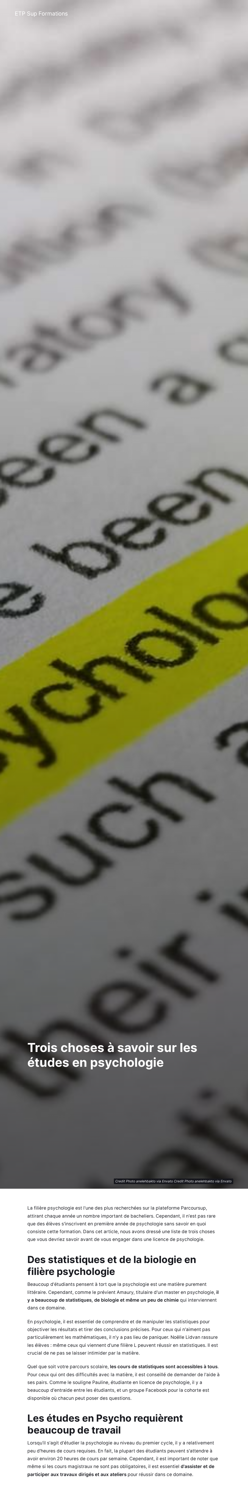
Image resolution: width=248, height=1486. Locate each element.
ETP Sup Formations (41, 13)
